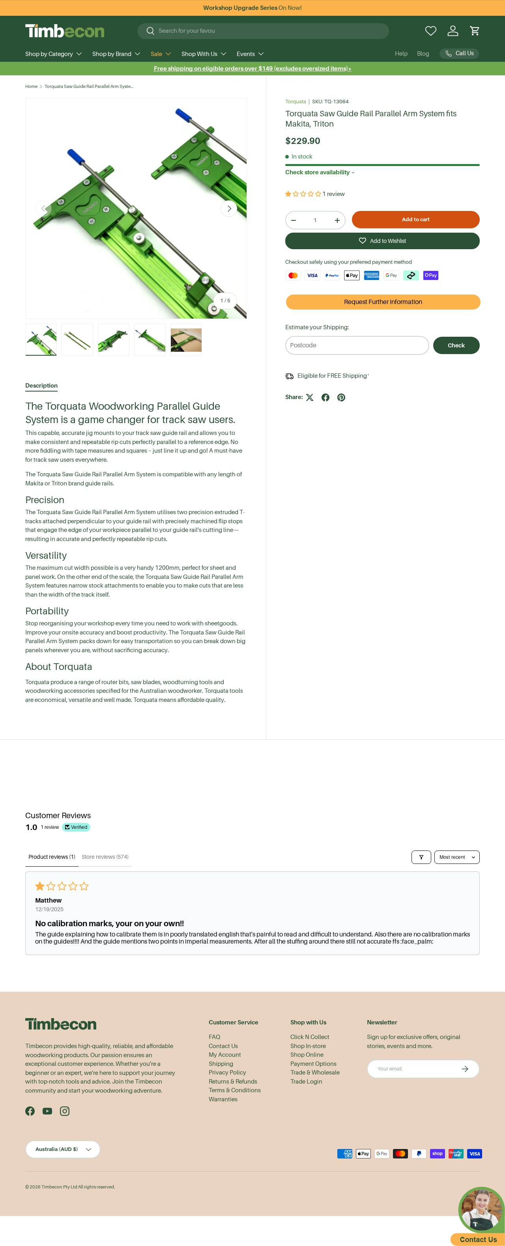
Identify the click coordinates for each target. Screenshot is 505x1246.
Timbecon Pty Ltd (59, 1187)
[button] (475, 30)
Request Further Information (383, 302)
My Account (225, 1055)
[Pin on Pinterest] (341, 397)
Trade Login (306, 1081)
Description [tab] (41, 385)
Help (401, 53)
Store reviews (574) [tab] (105, 857)
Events (246, 54)
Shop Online (307, 1055)
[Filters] (421, 857)
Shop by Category (49, 54)
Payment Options (313, 1064)
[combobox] (263, 31)
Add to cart (416, 219)
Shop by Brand (111, 54)
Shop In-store (308, 1046)
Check (456, 345)
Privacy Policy (227, 1072)
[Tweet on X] (310, 397)
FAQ (214, 1037)
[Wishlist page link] (430, 30)
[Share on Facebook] (325, 397)
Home (31, 86)
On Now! (252, 8)
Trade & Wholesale (315, 1072)
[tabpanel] (136, 552)
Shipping (221, 1064)
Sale (156, 54)
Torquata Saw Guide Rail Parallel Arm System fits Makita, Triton (89, 86)
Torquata (295, 101)
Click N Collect (309, 1037)
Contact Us (223, 1046)
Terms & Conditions (235, 1090)
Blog (423, 53)
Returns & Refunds (233, 1081)
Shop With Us (199, 54)
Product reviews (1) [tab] (51, 857)
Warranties (223, 1099)
